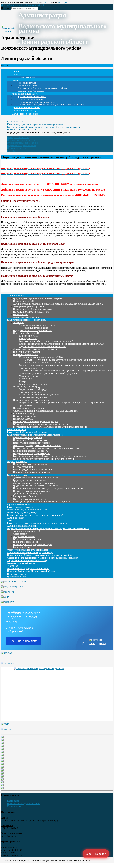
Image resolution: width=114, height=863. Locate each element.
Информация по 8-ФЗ (18, 137)
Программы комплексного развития (31, 491)
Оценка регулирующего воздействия (31, 400)
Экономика (18, 322)
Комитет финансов (16, 429)
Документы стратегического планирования (35, 349)
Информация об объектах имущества (32, 440)
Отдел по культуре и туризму (22, 512)
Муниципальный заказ (36, 328)
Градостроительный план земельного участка (36, 485)
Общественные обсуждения (33, 397)
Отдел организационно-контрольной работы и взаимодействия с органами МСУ (48, 528)
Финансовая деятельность (26, 317)
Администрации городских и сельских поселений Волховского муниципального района (58, 303)
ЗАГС (10, 520)
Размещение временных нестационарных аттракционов (41, 501)
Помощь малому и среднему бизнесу (31, 472)
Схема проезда (14, 806)
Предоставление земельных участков (32, 443)
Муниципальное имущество (27, 437)
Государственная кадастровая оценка (31, 453)
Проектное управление (25, 416)
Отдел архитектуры (17, 461)
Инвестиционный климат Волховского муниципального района (39, 555)
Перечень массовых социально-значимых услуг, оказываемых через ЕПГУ (51, 105)
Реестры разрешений (23, 467)
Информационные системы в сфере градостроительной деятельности (48, 488)
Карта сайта (13, 801)
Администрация (15, 295)
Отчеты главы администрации (28, 408)
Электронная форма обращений (29, 306)
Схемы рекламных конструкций (29, 499)
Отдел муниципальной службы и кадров (27, 550)
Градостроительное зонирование (29, 480)
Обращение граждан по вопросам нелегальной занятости (42, 424)
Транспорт (12, 566)
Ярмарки (23, 381)
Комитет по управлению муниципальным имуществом (35, 435)
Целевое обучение (16, 576)
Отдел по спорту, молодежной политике (27, 509)
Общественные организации (27, 539)
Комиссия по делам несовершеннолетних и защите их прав (37, 523)
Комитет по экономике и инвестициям (26, 319)
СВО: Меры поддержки (25, 113)
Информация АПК (28, 336)
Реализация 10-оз (21, 547)
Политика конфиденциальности (23, 803)
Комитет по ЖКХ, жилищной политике (27, 432)
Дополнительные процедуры (27, 493)
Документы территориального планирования (36, 477)
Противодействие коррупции (22, 140)
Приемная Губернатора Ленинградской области (31, 571)
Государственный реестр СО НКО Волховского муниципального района (50, 426)
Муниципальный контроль (20, 504)
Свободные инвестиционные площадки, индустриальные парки (45, 410)
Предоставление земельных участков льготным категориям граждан (47, 448)
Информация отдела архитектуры (30, 464)
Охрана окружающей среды (27, 386)
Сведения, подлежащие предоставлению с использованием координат (42, 558)
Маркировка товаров (29, 376)
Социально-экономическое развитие (37, 325)
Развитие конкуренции (24, 413)
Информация (25, 378)
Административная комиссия (22, 525)
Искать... (5, 8)
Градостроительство (17, 475)
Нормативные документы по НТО (42, 362)
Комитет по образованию (20, 507)
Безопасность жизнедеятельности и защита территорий (35, 515)
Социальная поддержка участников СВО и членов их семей (43, 459)
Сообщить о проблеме (23, 640)
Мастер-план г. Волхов (24, 496)
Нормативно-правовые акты (21, 145)
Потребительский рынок (25, 354)
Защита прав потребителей (26, 531)
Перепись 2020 (20, 314)
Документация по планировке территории (34, 483)
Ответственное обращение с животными (28, 568)
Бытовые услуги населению (33, 384)
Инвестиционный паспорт (26, 352)
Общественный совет (24, 536)
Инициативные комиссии (26, 542)
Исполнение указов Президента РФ (31, 311)
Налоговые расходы (23, 418)
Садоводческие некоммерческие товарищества (42, 346)
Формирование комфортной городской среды (30, 552)
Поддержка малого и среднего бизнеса (32, 330)
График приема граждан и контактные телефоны (37, 298)
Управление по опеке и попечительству (27, 560)
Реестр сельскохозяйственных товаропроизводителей (46, 341)
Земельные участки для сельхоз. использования (37, 445)
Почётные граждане (17, 574)
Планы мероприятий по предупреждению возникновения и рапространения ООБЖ (61, 344)
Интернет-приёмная (17, 148)
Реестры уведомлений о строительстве (32, 469)
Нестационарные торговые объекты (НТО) (41, 357)
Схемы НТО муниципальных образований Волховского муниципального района (66, 360)
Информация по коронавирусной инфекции (35, 421)
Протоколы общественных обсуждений (39, 394)
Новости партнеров (26, 77)
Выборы (11, 151)
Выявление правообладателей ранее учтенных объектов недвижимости (49, 456)
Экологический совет (30, 392)
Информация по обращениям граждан (32, 309)
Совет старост (20, 533)
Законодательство (28, 338)
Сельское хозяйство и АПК (27, 333)
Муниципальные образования (22, 142)
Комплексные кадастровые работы (30, 451)
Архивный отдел (15, 517)
